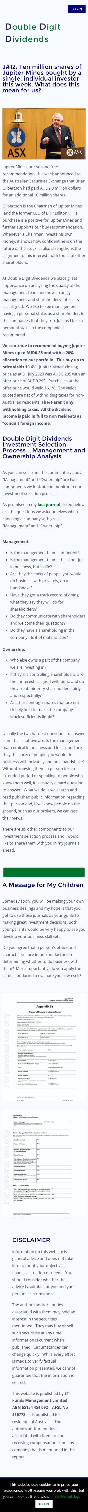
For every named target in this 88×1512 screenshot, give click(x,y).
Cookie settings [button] (67, 1496)
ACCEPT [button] (44, 1504)
